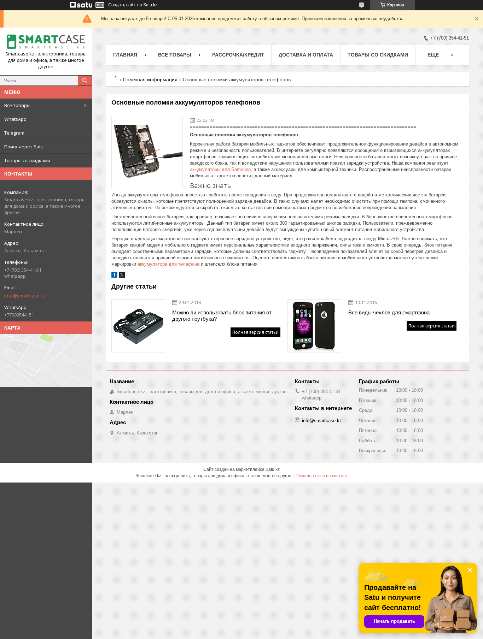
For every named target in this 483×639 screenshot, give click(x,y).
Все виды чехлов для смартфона (389, 312)
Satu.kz (273, 469)
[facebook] (114, 276)
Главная (125, 55)
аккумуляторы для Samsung (220, 169)
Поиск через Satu (23, 146)
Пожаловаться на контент (322, 475)
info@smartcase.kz (25, 295)
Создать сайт (121, 4)
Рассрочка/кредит (238, 55)
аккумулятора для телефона (168, 264)
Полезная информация (150, 79)
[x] (122, 276)
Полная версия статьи (255, 332)
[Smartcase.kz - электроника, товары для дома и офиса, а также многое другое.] (46, 42)
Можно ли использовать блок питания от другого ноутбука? (222, 315)
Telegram (14, 133)
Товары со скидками (27, 160)
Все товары (17, 105)
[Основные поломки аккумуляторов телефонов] (147, 152)
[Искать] (85, 80)
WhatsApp (15, 119)
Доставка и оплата (306, 55)
